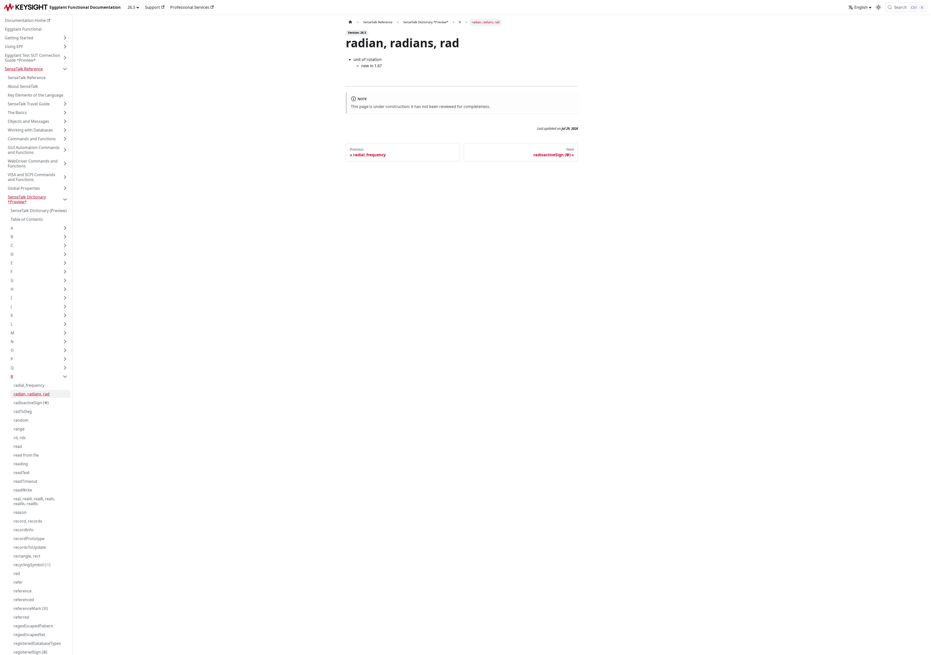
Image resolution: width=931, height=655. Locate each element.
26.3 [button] (131, 7)
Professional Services (189, 7)
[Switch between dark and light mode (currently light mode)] (878, 7)
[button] (36, 38)
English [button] (861, 7)
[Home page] (350, 22)
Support (152, 7)
